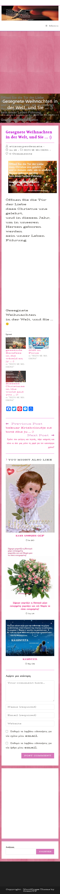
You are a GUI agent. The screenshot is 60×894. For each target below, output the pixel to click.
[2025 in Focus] (39, 343)
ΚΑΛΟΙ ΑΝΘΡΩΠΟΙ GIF (30, 535)
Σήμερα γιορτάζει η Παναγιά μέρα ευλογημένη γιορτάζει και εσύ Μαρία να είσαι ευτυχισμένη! (30, 606)
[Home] (2, 114)
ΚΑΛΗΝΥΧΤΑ (30, 659)
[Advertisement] (30, 62)
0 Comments (20, 153)
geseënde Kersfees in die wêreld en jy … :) (14, 356)
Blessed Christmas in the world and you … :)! (15, 389)
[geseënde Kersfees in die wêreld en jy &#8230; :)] (16, 343)
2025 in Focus (35, 351)
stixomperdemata (25, 146)
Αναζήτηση (10, 847)
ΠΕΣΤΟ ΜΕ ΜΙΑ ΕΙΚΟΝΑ (36, 150)
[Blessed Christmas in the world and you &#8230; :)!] (16, 376)
